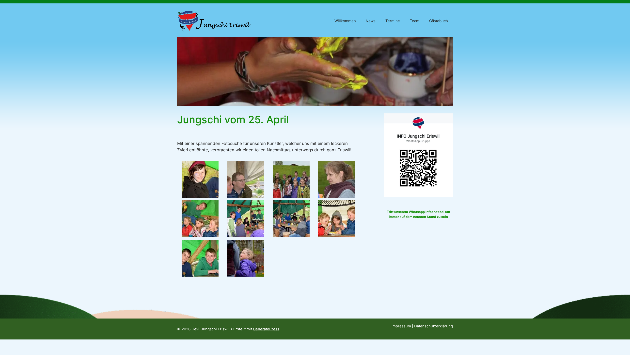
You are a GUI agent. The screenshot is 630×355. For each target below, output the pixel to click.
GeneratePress (266, 329)
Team (414, 20)
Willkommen (345, 20)
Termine (392, 20)
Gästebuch (438, 20)
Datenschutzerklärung (433, 326)
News (371, 20)
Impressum (401, 326)
